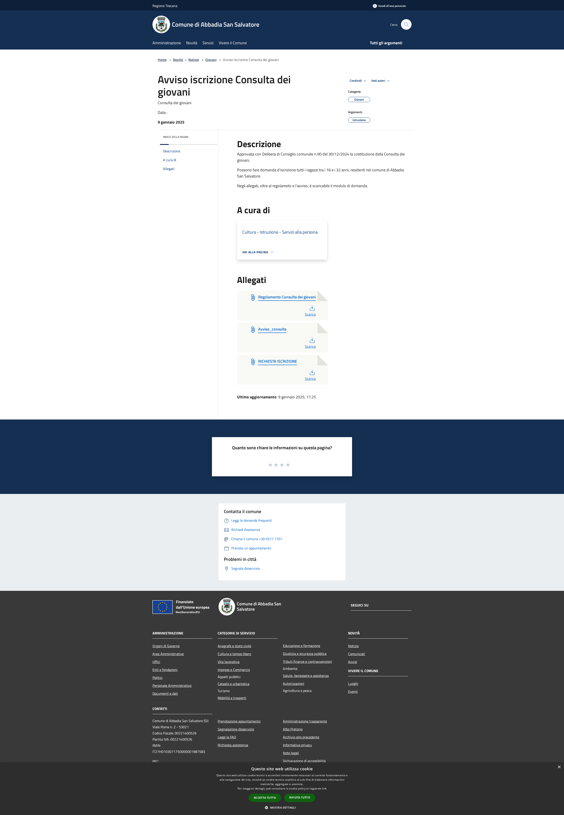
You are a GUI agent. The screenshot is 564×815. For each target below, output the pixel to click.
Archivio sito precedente (301, 737)
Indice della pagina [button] (175, 137)
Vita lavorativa (228, 661)
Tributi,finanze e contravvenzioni (307, 661)
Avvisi (352, 661)
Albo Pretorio (292, 729)
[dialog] (282, 788)
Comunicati (356, 653)
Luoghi (353, 683)
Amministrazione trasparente (305, 721)
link (324, 788)
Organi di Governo (166, 646)
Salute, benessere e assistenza (306, 675)
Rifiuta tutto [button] (299, 797)
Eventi (353, 691)
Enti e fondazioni (165, 669)
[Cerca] (406, 24)
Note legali (291, 753)
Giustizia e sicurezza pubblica (305, 653)
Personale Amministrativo (171, 685)
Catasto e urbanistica (233, 683)
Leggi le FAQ (227, 737)
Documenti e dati (165, 693)
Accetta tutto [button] (265, 798)
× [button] (559, 767)
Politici (157, 677)
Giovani (211, 59)
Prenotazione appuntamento (239, 721)
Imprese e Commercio (234, 669)
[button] (282, 807)
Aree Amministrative (168, 653)
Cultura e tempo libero (234, 653)
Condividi (356, 80)
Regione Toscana (164, 5)
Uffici (156, 661)
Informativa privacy (297, 745)
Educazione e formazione (301, 645)
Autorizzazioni (293, 683)
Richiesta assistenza (233, 745)
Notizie (193, 59)
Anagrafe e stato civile (234, 646)
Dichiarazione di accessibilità (304, 760)
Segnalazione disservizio (236, 729)
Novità (178, 59)
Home (162, 59)
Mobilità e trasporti (232, 697)
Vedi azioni (378, 80)
